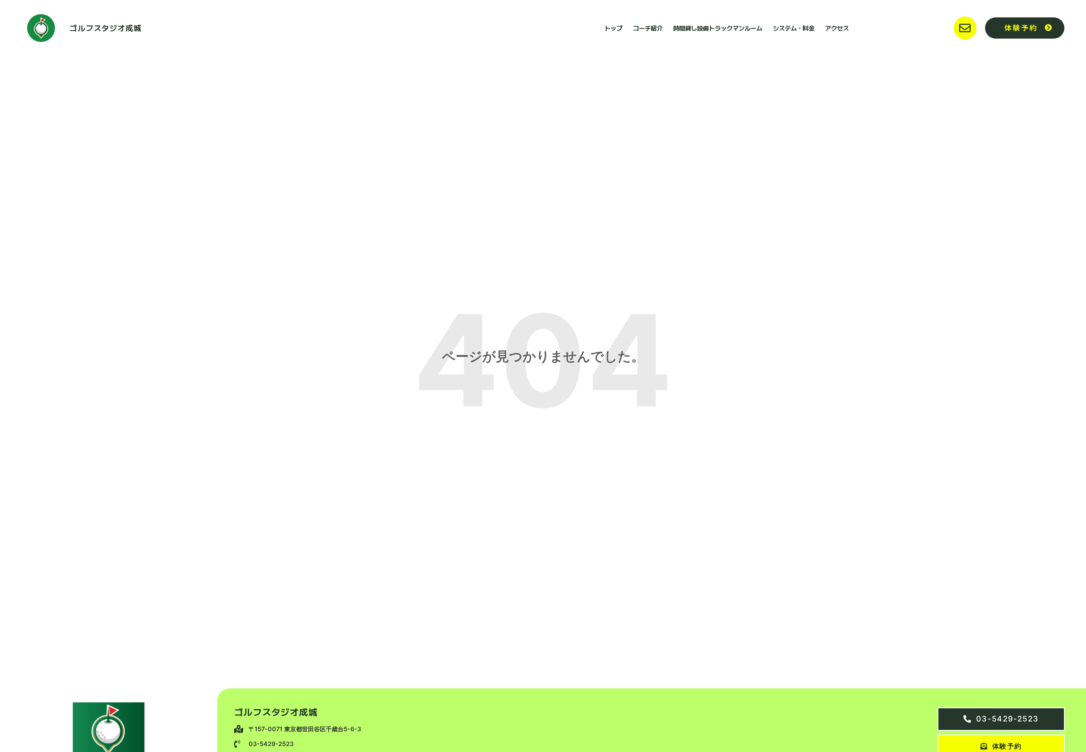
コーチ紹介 (648, 27)
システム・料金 (793, 27)
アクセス (837, 27)
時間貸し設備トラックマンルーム (717, 27)
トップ (613, 27)
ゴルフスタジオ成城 (105, 27)
